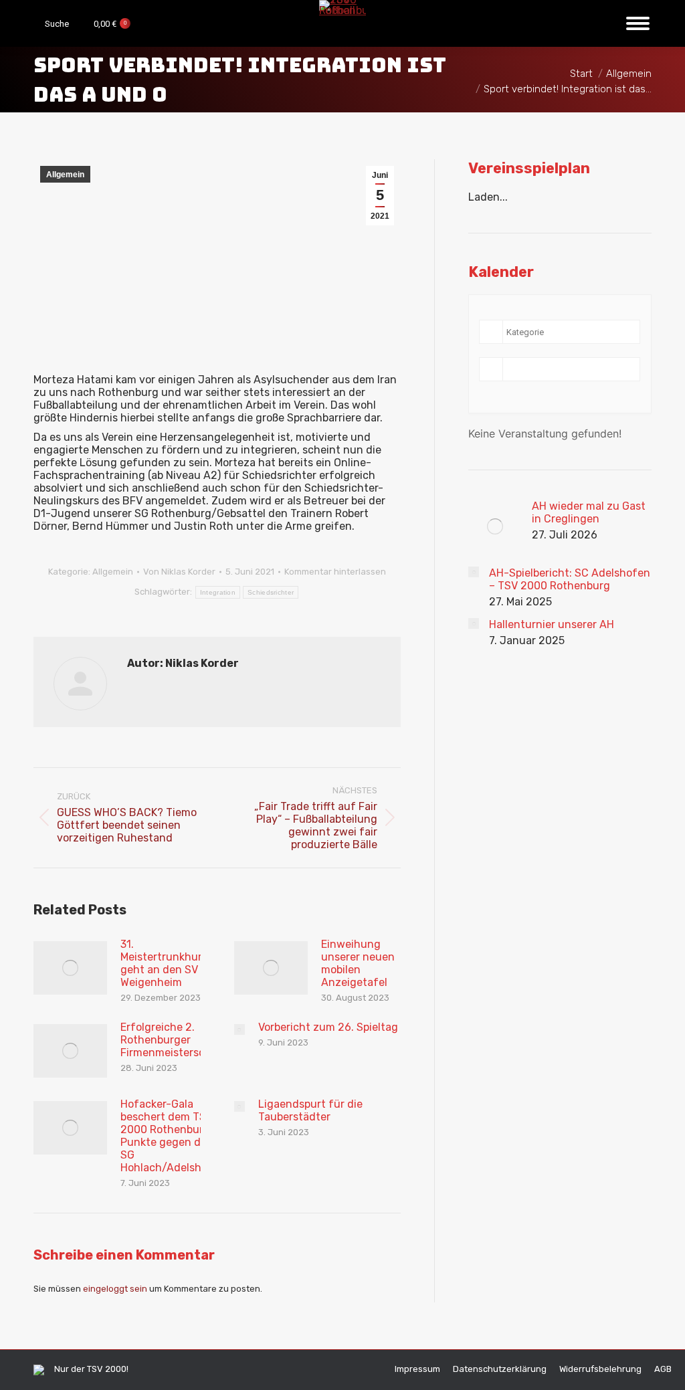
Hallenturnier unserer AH (551, 624)
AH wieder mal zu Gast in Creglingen (589, 512)
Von (179, 572)
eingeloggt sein (115, 1289)
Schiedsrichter (271, 592)
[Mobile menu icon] (638, 23)
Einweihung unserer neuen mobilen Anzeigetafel (358, 963)
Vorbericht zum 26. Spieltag (328, 1027)
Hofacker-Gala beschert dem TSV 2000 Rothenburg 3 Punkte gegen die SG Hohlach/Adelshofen (172, 1136)
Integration (217, 592)
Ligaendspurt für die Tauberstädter (310, 1110)
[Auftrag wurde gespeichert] (70, 968)
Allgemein (65, 174)
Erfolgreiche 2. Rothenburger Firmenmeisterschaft (173, 1040)
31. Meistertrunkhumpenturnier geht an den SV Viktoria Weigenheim (190, 963)
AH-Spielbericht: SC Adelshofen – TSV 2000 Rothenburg (569, 579)
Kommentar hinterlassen (335, 572)
